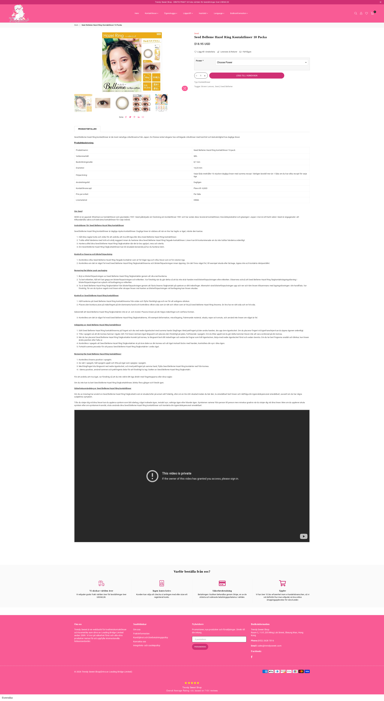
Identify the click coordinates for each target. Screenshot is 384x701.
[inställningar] (361, 13)
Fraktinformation (141, 633)
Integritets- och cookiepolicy (146, 645)
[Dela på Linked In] (139, 117)
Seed (196, 33)
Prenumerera (200, 647)
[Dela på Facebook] (126, 117)
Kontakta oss (139, 641)
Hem (137, 13)
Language (218, 13)
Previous (77, 62)
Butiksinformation (238, 13)
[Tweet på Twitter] (130, 117)
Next (187, 62)
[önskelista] (366, 13)
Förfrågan (246, 52)
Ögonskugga (170, 13)
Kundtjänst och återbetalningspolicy (150, 637)
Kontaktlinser (151, 13)
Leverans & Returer (228, 52)
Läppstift (187, 13)
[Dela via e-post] (143, 117)
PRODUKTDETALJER (87, 129)
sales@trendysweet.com (269, 646)
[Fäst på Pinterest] (134, 117)
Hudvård (202, 13)
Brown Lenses (207, 86)
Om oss (137, 629)
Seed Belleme (226, 86)
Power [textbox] (200, 60)
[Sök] (355, 13)
